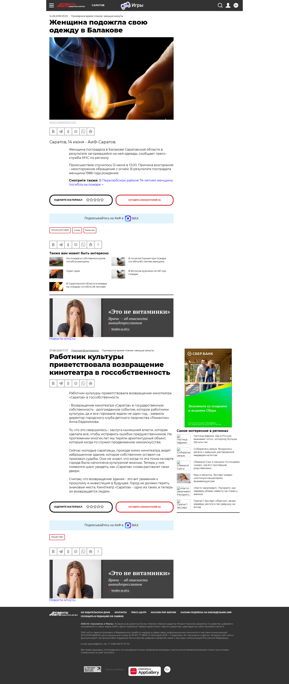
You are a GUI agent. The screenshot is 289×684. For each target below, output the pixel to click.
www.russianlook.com (62, 122)
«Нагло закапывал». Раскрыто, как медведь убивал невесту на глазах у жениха (216, 491)
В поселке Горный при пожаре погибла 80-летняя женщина (147, 260)
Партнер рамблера (114, 669)
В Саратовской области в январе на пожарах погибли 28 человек (86, 285)
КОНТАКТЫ (121, 612)
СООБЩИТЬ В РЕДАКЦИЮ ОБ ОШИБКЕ (102, 616)
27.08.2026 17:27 (58, 350)
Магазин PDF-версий (163, 612)
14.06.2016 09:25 (58, 16)
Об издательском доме (95, 612)
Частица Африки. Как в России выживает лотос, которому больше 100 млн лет (215, 439)
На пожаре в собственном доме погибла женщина (85, 260)
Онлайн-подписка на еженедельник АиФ (206, 612)
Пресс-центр (138, 612)
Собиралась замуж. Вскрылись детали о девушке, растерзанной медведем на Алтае (214, 452)
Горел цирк (73, 270)
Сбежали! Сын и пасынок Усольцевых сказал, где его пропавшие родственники (217, 465)
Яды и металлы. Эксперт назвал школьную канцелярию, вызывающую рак (213, 478)
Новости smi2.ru (62, 339)
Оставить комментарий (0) (144, 200)
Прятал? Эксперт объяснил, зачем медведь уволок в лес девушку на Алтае (215, 504)
